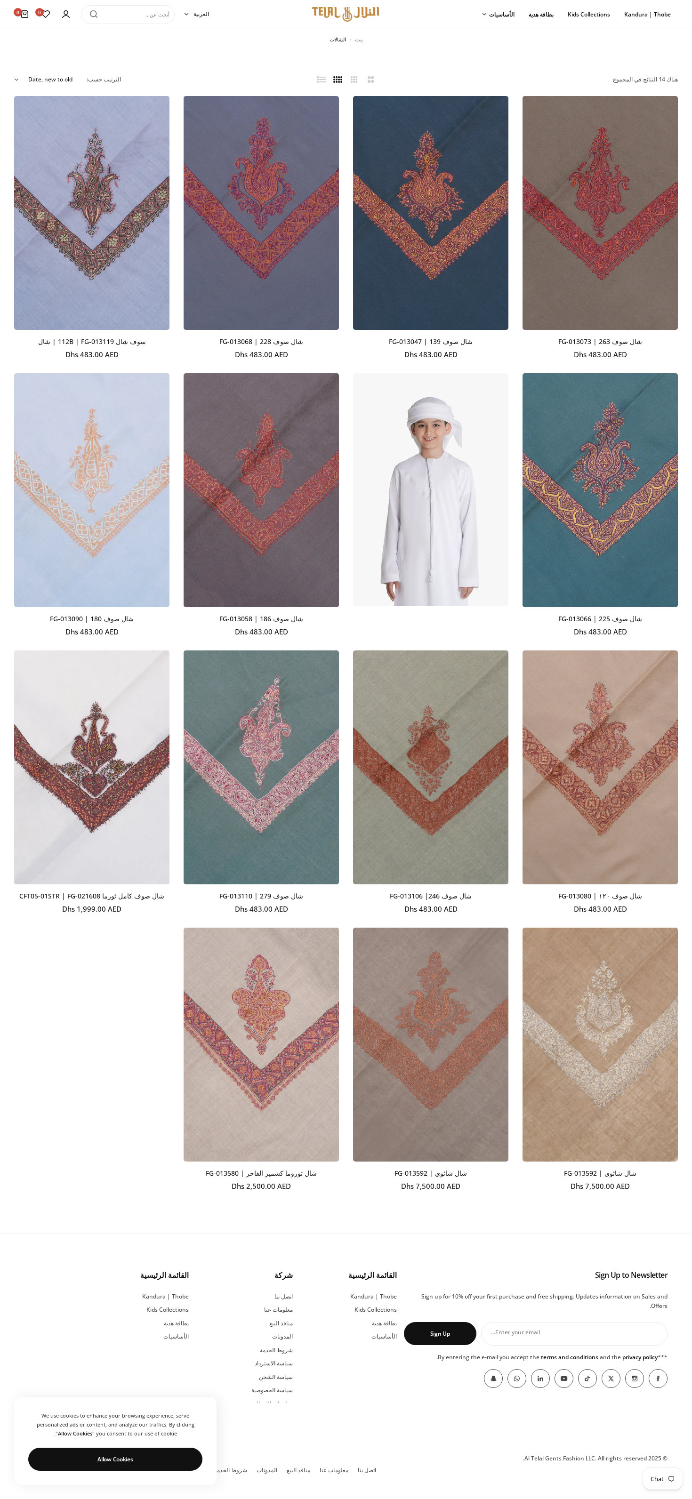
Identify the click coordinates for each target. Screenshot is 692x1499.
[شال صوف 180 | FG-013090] (91, 490)
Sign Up (440, 1334)
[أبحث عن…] (93, 14)
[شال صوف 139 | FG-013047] (430, 213)
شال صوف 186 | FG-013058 (261, 618)
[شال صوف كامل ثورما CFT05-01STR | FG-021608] (91, 767)
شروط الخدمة (276, 1350)
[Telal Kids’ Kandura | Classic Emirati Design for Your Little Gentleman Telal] (430, 604)
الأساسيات (384, 1336)
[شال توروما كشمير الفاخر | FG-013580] (261, 1045)
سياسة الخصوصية (272, 1390)
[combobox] (128, 14)
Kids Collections (375, 1310)
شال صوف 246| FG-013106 (431, 895)
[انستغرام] (634, 1378)
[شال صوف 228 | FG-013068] (261, 213)
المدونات (282, 1336)
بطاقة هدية (384, 1323)
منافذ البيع (281, 1323)
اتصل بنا (283, 1296)
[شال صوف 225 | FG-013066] (600, 490)
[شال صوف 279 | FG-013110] (261, 767)
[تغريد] (611, 1378)
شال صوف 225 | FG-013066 (600, 618)
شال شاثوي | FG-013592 (600, 1173)
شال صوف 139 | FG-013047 (431, 341)
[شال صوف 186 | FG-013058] (261, 490)
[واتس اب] (516, 1378)
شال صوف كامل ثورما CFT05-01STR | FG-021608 (91, 895)
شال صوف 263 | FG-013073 (600, 341)
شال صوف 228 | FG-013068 (261, 341)
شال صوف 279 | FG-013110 (261, 895)
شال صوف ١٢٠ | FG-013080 (600, 895)
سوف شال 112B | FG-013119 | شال (92, 341)
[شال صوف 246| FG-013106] (430, 767)
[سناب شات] (493, 1378)
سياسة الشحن (276, 1377)
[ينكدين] (540, 1378)
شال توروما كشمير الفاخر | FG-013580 (261, 1173)
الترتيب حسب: (104, 79)
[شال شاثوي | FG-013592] (600, 1045)
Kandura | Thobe (373, 1296)
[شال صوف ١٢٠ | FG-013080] (600, 767)
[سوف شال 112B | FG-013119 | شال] (91, 213)
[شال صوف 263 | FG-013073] (600, 213)
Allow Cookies (115, 1459)
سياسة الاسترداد (274, 1363)
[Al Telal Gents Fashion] (346, 14)
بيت (359, 39)
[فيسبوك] (658, 1378)
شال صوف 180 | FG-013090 (92, 618)
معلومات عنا (278, 1310)
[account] (66, 14)
